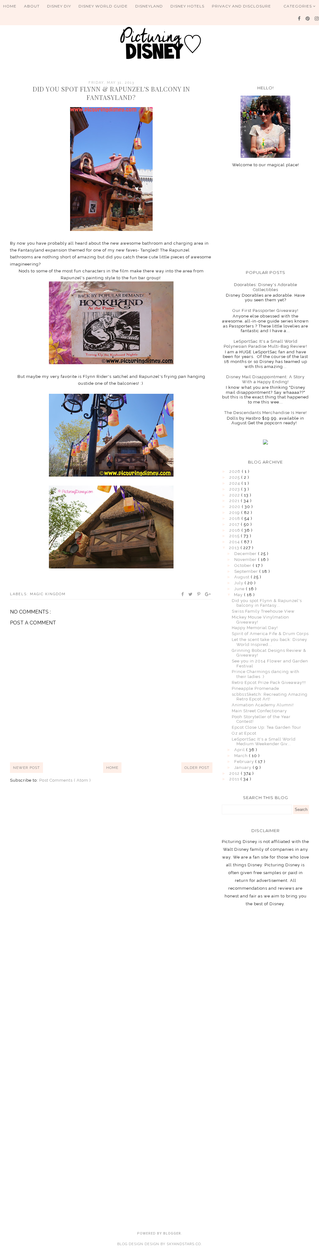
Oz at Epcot (244, 733)
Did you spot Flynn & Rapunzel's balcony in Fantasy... (267, 603)
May (239, 594)
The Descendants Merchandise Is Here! (265, 412)
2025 (235, 477)
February (244, 761)
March (241, 755)
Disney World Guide (103, 6)
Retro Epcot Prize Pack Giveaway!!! (269, 682)
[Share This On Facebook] (182, 594)
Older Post (196, 767)
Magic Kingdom (48, 594)
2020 (235, 506)
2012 (235, 773)
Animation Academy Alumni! (263, 705)
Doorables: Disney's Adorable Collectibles (265, 287)
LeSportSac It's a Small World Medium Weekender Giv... (264, 741)
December (246, 553)
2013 (234, 547)
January (243, 767)
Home (10, 6)
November (246, 559)
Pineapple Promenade (255, 688)
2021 (235, 500)
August (242, 577)
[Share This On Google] (208, 594)
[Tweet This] (191, 594)
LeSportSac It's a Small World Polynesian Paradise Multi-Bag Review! (265, 344)
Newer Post (26, 767)
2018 (235, 518)
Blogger (172, 1233)
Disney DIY (59, 6)
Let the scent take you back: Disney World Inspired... (269, 642)
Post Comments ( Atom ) (65, 780)
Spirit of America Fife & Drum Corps (270, 633)
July (239, 583)
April (240, 749)
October (243, 565)
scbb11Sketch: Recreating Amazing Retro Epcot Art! (269, 697)
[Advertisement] (265, 218)
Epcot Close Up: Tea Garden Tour (266, 727)
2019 (235, 512)
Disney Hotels (187, 6)
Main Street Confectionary (259, 710)
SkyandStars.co (184, 1244)
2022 (235, 495)
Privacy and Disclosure (241, 6)
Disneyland (149, 6)
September (246, 571)
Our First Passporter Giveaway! (265, 310)
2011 (234, 779)
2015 (235, 536)
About (32, 6)
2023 (235, 489)
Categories (298, 6)
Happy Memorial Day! (255, 627)
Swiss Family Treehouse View (263, 611)
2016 (235, 530)
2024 (235, 483)
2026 (235, 471)
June (240, 588)
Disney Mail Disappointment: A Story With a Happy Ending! (265, 379)
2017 (235, 524)
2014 (235, 541)
